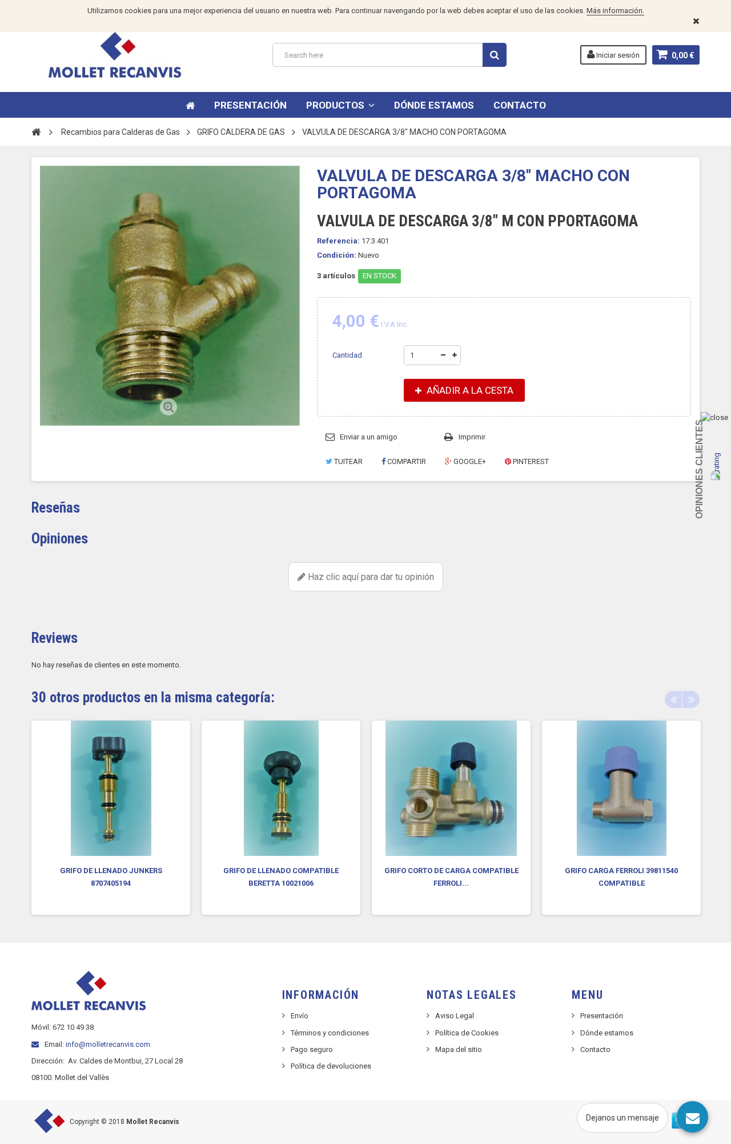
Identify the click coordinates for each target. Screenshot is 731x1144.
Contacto (595, 1049)
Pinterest (530, 461)
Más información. (615, 10)
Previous (673, 699)
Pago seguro (312, 1049)
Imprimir (472, 437)
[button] (340, 105)
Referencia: (338, 241)
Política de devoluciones (331, 1066)
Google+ (469, 461)
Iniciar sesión (617, 55)
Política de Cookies (467, 1033)
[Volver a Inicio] (36, 131)
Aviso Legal (454, 1015)
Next (691, 699)
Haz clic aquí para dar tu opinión (370, 576)
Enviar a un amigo (368, 437)
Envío (299, 1015)
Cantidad (347, 355)
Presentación (601, 1015)
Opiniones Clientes (699, 469)
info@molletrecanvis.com (108, 1044)
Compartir (405, 461)
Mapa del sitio (458, 1049)
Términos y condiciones (330, 1033)
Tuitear (347, 461)
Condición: (336, 255)
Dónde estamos (606, 1033)
